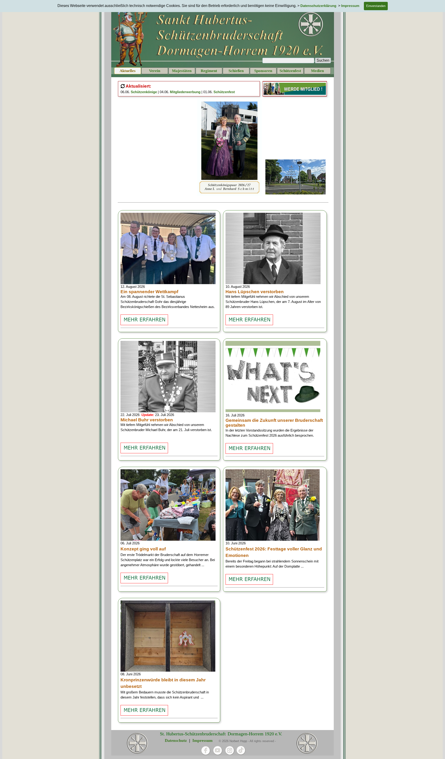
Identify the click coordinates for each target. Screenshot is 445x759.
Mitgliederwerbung (185, 92)
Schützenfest (224, 92)
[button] (229, 99)
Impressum (202, 740)
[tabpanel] (189, 89)
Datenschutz (176, 740)
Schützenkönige (144, 92)
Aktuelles (128, 71)
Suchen (323, 60)
